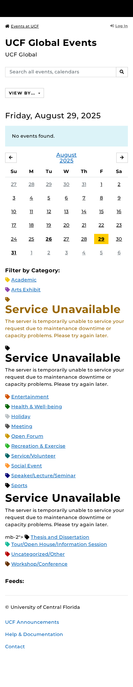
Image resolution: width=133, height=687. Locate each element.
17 (14, 225)
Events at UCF (25, 26)
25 (31, 239)
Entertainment (30, 397)
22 (101, 225)
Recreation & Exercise (38, 446)
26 (49, 239)
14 (84, 211)
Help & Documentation (34, 634)
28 (31, 184)
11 (31, 211)
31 (84, 184)
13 (66, 211)
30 (66, 184)
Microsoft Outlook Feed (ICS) (44, 581)
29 (49, 184)
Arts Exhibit (26, 290)
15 (101, 211)
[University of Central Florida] (51, 8)
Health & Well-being (36, 406)
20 (66, 225)
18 (31, 225)
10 (13, 211)
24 (14, 239)
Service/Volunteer (33, 456)
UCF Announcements (32, 622)
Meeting (21, 426)
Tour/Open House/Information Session (59, 544)
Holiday (20, 416)
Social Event (26, 466)
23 (119, 225)
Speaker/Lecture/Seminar (43, 476)
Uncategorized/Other (38, 554)
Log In (121, 25)
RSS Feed (56, 581)
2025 (67, 160)
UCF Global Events (51, 42)
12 (49, 211)
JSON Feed (79, 581)
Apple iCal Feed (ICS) (33, 581)
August (66, 155)
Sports (19, 485)
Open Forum (27, 436)
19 (48, 225)
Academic (23, 280)
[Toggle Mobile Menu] (126, 8)
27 (14, 184)
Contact (15, 646)
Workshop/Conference (39, 564)
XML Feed (67, 581)
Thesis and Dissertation (60, 537)
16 (119, 211)
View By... (23, 93)
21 (84, 225)
